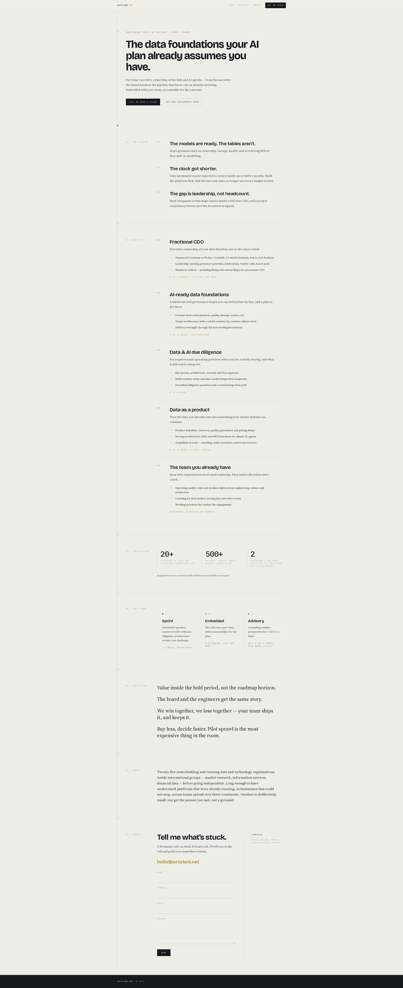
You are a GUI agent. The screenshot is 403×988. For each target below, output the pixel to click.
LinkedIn (256, 835)
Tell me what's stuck (143, 102)
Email (160, 903)
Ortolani (125, 5)
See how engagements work (182, 102)
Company (162, 888)
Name (160, 872)
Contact (257, 5)
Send (164, 953)
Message (162, 919)
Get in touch (275, 5)
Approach (243, 5)
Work (232, 5)
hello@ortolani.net (178, 862)
